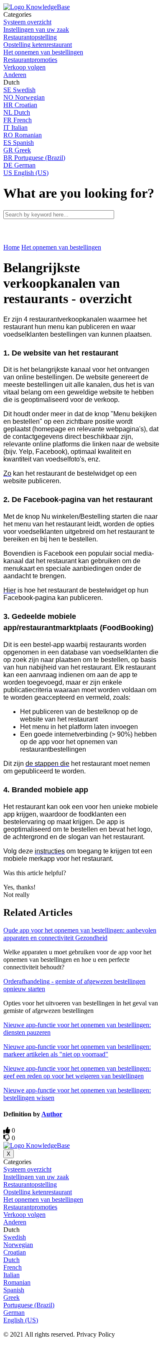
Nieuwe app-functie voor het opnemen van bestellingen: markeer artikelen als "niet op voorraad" (77, 1050)
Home (11, 247)
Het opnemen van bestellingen (61, 247)
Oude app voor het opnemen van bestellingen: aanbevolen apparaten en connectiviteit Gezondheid (79, 934)
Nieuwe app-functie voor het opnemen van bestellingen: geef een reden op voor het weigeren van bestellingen (77, 1072)
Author (51, 1114)
